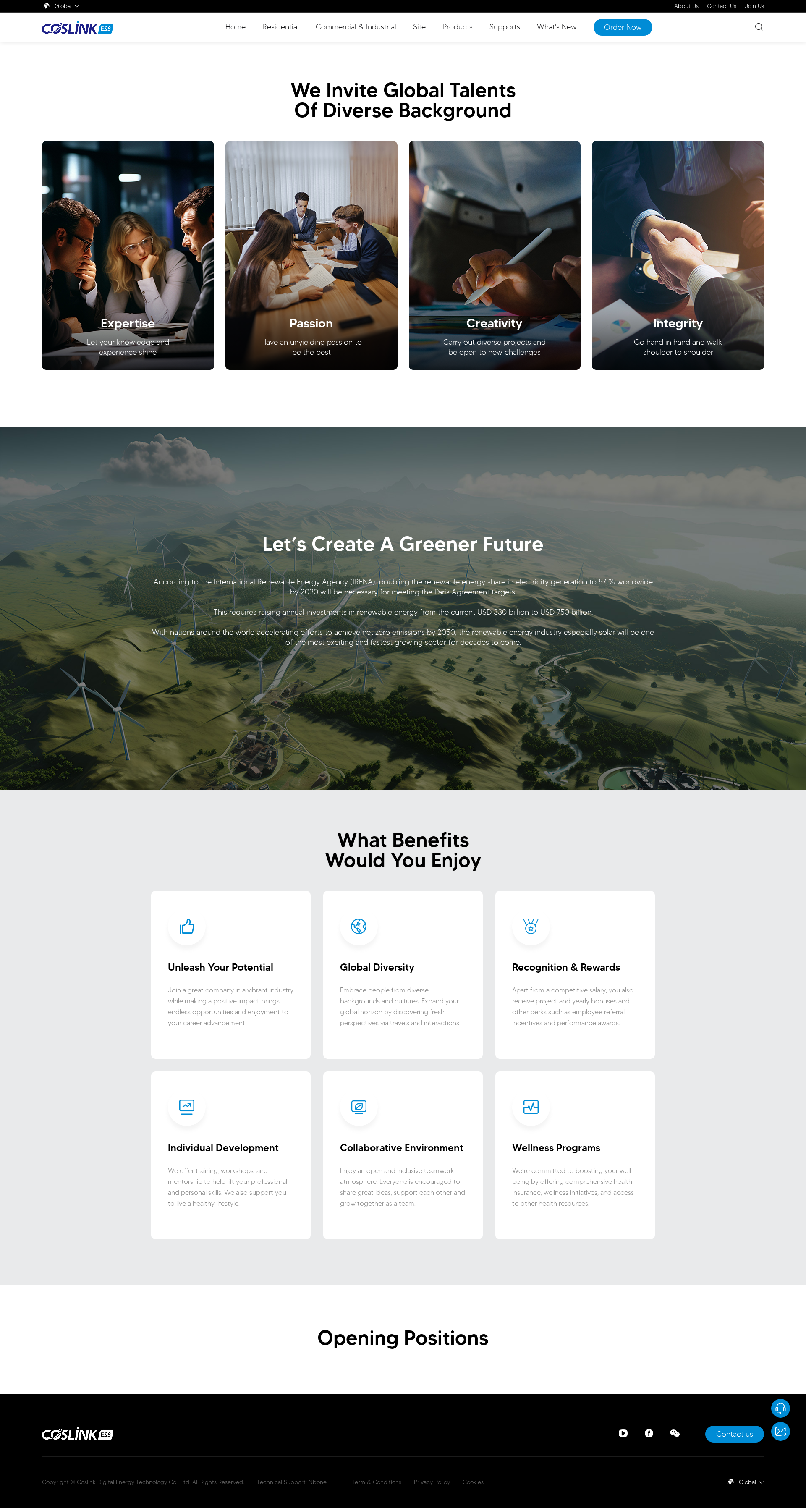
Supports (504, 26)
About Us (686, 6)
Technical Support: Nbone (292, 1482)
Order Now (623, 27)
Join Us (754, 6)
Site (419, 26)
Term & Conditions (376, 1482)
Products (457, 26)
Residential (280, 26)
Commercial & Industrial (356, 26)
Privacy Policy (432, 1482)
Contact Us (721, 6)
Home (235, 26)
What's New (557, 26)
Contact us (734, 1434)
